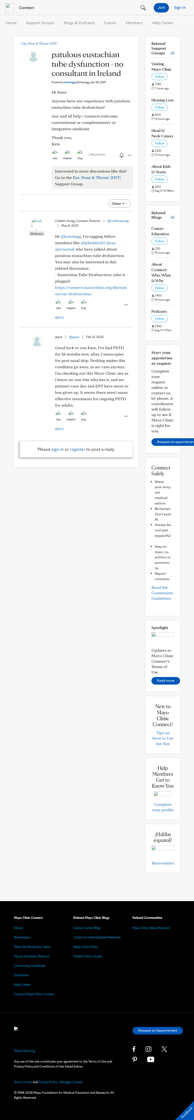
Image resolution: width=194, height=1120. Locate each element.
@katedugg (71, 236)
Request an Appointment (157, 1030)
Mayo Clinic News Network (151, 928)
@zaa (111, 242)
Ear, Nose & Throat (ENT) (38, 43)
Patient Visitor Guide (87, 956)
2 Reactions (96, 154)
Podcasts (159, 311)
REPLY (59, 318)
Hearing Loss (162, 99)
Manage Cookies (71, 1082)
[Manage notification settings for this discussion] (121, 155)
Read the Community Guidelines (162, 593)
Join (161, 7)
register (77, 449)
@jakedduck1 (93, 242)
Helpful (67, 158)
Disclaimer (21, 975)
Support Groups (40, 22)
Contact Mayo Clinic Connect (34, 994)
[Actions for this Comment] (125, 304)
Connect (26, 7)
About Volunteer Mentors (31, 956)
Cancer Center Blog (86, 928)
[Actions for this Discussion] (129, 155)
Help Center (162, 22)
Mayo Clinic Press (85, 947)
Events (110, 22)
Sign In (180, 7)
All (172, 52)
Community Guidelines (29, 966)
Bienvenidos (163, 862)
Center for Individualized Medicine (97, 937)
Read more (165, 680)
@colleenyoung (118, 221)
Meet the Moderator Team (32, 947)
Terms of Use (23, 1082)
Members (134, 22)
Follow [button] (159, 76)
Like (55, 158)
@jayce (74, 337)
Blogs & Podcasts (79, 22)
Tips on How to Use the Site (162, 738)
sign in (57, 449)
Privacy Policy (48, 1082)
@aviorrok (65, 249)
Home (11, 22)
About (18, 928)
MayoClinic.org (24, 1051)
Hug (80, 158)
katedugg (76, 82)
